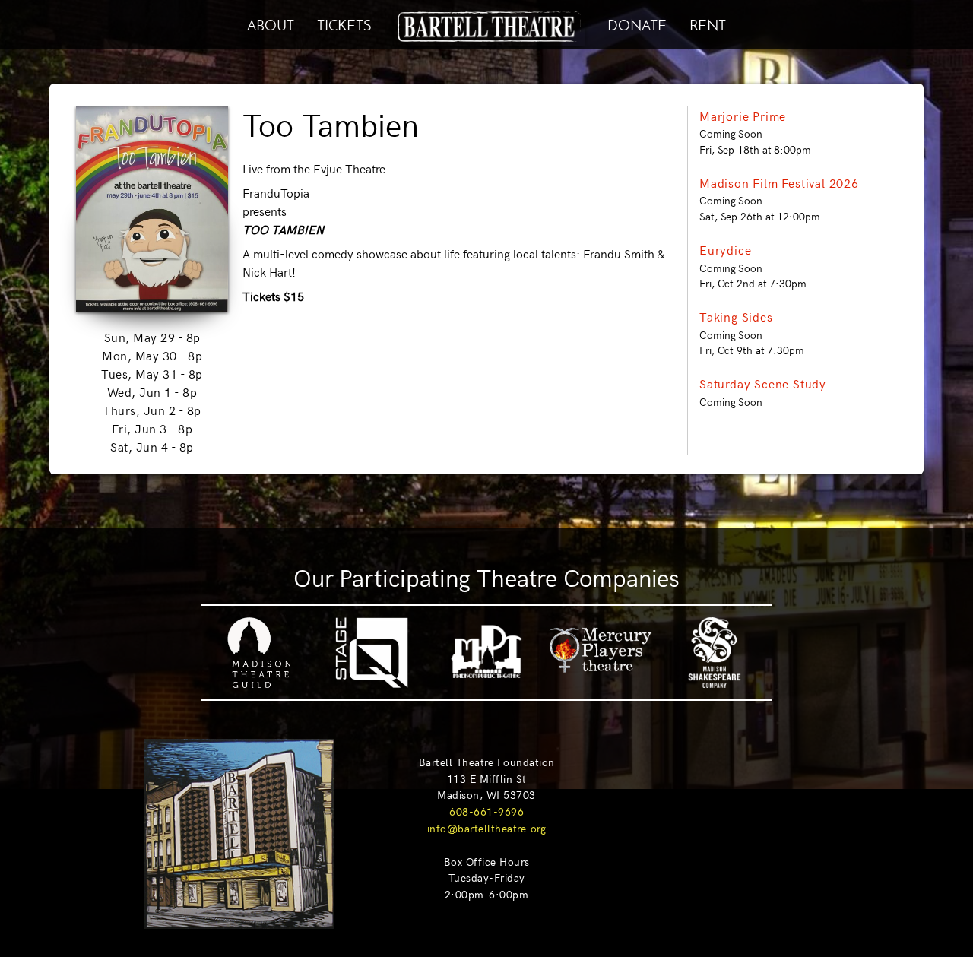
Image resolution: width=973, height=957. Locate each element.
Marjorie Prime (742, 115)
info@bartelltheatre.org (487, 827)
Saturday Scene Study (762, 383)
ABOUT (270, 23)
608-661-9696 (486, 811)
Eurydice (725, 249)
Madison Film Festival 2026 (779, 182)
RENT (707, 23)
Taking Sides (736, 316)
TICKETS (344, 23)
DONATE (637, 23)
